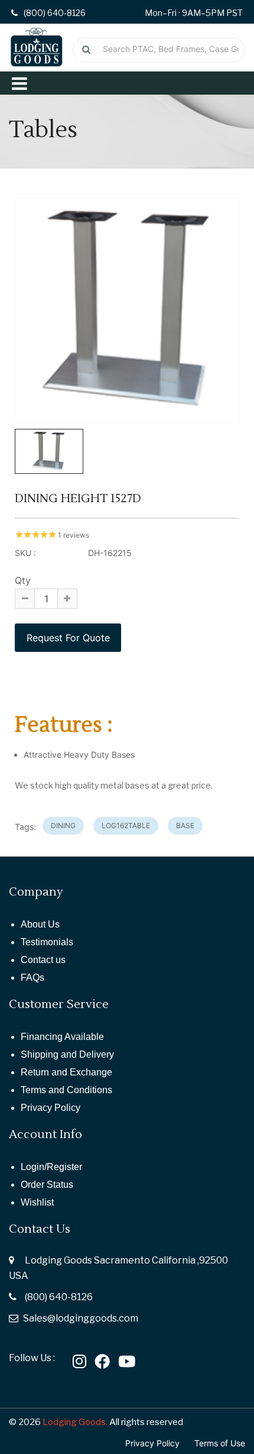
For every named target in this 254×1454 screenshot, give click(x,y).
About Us (40, 924)
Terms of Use (219, 1443)
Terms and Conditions (66, 1090)
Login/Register (51, 1167)
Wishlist (37, 1202)
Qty (23, 580)
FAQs (32, 977)
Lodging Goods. (75, 1422)
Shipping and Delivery (67, 1054)
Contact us (43, 960)
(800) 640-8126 (59, 1297)
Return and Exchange (66, 1072)
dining (63, 825)
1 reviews (73, 535)
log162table (126, 825)
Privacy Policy (50, 1108)
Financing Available (62, 1037)
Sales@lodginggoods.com (80, 1318)
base (185, 825)
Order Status (47, 1185)
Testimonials (47, 942)
